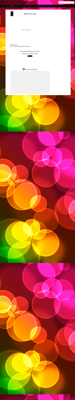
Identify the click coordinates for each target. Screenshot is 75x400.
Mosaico (17, 6)
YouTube (36, 53)
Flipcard (7, 6)
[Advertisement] (57, 34)
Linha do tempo (36, 6)
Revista (12, 6)
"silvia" (38, 51)
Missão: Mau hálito (30, 14)
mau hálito (30, 53)
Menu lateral (23, 6)
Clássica (3, 6)
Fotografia (29, 6)
